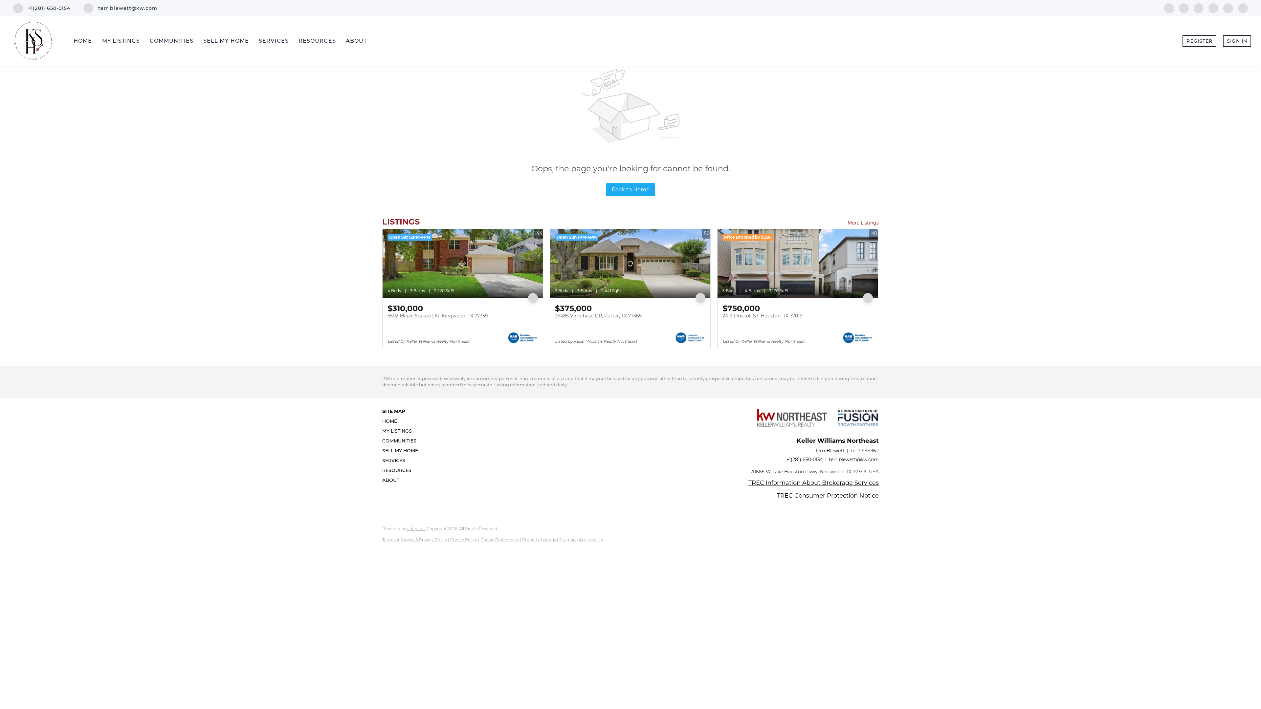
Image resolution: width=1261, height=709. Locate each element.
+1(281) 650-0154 (804, 459)
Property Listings (539, 539)
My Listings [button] (121, 41)
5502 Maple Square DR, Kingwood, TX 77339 (437, 316)
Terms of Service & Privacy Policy (414, 539)
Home (83, 41)
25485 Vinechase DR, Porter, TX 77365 (598, 316)
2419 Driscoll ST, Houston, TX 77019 (762, 316)
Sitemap (567, 539)
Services (274, 41)
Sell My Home (226, 41)
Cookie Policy (463, 539)
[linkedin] (1184, 8)
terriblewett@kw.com (854, 459)
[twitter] (1199, 8)
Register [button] (1199, 41)
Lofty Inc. (416, 528)
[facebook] (1169, 8)
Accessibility (591, 539)
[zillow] (1213, 8)
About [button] (356, 41)
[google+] (1243, 8)
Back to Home (631, 189)
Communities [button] (171, 41)
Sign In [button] (1237, 41)
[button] (402, 421)
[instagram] (1228, 8)
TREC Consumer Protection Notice (828, 495)
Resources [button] (317, 41)
